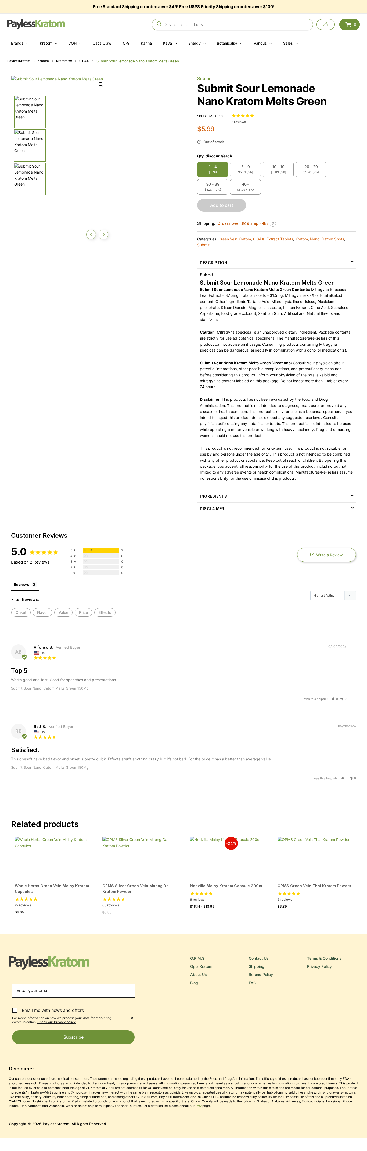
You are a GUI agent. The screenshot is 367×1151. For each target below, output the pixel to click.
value (63, 612)
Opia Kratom (201, 966)
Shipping (256, 966)
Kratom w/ (64, 61)
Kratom (43, 61)
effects (105, 612)
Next (103, 234)
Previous (91, 234)
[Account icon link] (325, 24)
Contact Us (259, 958)
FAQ (252, 982)
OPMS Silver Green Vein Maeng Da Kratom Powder (135, 888)
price (83, 612)
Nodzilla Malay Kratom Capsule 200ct (226, 885)
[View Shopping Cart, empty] (349, 24)
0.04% (84, 61)
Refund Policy (261, 974)
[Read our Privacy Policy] (131, 1018)
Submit (204, 78)
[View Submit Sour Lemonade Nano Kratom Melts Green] (30, 112)
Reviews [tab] (21, 584)
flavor (42, 612)
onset (21, 612)
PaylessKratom (18, 61)
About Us (198, 974)
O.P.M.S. (198, 958)
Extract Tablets (280, 239)
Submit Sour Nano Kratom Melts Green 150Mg (50, 688)
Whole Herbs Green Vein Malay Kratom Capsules (52, 888)
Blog (194, 982)
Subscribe (73, 1037)
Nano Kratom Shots (327, 239)
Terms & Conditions (324, 958)
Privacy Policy (319, 966)
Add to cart (221, 205)
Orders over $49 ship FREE (242, 223)
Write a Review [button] (329, 555)
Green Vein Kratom (234, 239)
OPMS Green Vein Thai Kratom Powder (314, 885)
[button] (26, 43)
